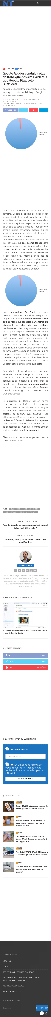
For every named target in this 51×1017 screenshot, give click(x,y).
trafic (15, 105)
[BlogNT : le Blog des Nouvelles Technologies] (8, 3)
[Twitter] (23, 570)
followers (42, 655)
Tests (19, 802)
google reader (23, 103)
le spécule (32, 430)
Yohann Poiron (32, 99)
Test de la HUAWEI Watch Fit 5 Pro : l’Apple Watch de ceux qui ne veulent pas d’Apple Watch (31, 838)
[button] (44, 1013)
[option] (25, 618)
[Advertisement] (25, 34)
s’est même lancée (32, 243)
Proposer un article (12, 991)
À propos (7, 961)
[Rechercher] (38, 3)
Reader (7, 105)
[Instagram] (27, 570)
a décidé (26, 214)
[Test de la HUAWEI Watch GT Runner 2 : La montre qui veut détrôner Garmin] (8, 852)
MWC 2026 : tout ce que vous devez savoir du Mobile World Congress (22, 979)
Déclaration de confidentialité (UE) (18, 972)
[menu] (44, 3)
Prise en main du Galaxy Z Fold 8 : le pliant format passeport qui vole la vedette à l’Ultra (30, 823)
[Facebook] (19, 570)
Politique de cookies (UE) (13, 986)
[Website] (15, 570)
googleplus (37, 103)
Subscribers (41, 667)
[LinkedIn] (35, 570)
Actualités (8, 69)
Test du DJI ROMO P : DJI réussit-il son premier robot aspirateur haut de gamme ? (31, 869)
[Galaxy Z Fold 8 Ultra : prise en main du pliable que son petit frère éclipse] (8, 806)
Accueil (6, 89)
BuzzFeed (11, 103)
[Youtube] (31, 570)
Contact (6, 967)
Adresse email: (19, 749)
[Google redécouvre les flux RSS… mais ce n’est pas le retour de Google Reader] (25, 615)
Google (20, 69)
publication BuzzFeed (22, 312)
